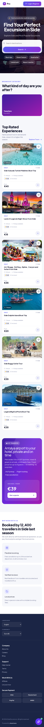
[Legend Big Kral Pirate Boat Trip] (38, 426)
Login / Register (33, 4)
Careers (5, 652)
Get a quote (14, 495)
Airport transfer (28, 62)
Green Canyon (21, 57)
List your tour (6, 685)
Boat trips (9, 57)
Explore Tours (34, 139)
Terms (4, 668)
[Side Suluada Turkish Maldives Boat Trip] (38, 185)
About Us (5, 649)
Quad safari (34, 57)
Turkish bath (15, 62)
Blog (3, 656)
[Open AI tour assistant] (38, 721)
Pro (7, 3)
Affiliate (4, 681)
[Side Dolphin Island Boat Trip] (38, 330)
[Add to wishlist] (38, 146)
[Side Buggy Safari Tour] (38, 378)
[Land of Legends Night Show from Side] (38, 233)
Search (20, 49)
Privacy (4, 672)
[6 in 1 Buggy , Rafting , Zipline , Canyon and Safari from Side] (38, 281)
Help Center (6, 665)
